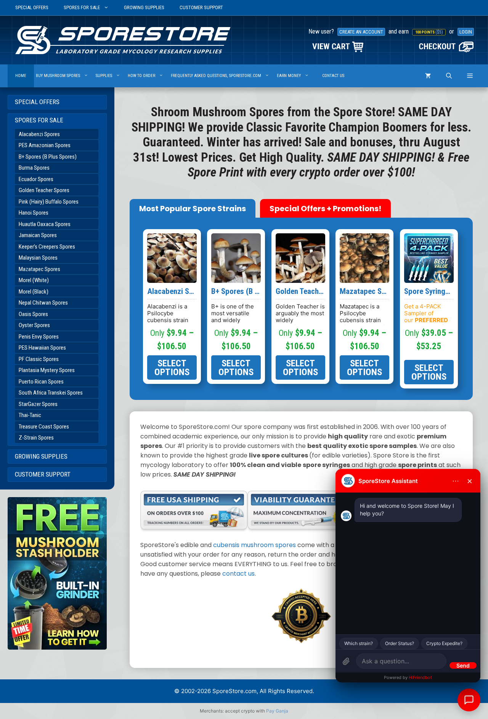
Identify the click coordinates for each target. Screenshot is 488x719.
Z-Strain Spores (36, 437)
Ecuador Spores (36, 179)
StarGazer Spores (38, 404)
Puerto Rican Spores (41, 381)
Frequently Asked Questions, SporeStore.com (216, 75)
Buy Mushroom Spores (58, 75)
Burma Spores (34, 167)
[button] (469, 75)
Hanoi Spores (33, 212)
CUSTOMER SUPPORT (201, 7)
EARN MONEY (289, 75)
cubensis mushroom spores (254, 545)
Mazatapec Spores (39, 269)
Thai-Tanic (30, 415)
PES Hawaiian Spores (42, 347)
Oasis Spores (33, 314)
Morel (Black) (33, 291)
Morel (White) (34, 280)
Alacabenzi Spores (39, 134)
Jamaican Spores (38, 235)
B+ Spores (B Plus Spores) (48, 156)
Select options (171, 367)
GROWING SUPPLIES (144, 7)
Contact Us (333, 75)
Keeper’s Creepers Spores (47, 246)
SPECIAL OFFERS (31, 7)
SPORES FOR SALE (82, 7)
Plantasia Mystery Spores (47, 370)
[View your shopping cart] (427, 75)
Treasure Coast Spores (44, 426)
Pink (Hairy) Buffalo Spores (49, 201)
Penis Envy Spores (39, 336)
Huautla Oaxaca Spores (45, 224)
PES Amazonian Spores (45, 145)
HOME (20, 75)
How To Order (141, 75)
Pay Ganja (277, 711)
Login (465, 32)
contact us (238, 573)
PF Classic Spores (39, 359)
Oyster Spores (34, 325)
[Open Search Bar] (448, 75)
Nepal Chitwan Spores (43, 302)
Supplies (104, 75)
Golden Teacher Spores (44, 190)
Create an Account (361, 32)
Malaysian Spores (38, 257)
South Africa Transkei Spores (51, 392)
